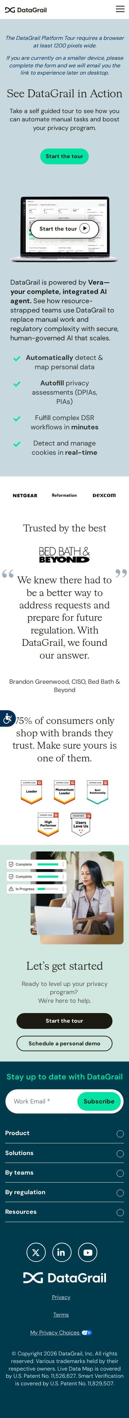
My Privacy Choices (55, 1332)
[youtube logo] (87, 1252)
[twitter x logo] (36, 1252)
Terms (61, 1314)
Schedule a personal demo (64, 1043)
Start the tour (64, 156)
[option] (21, 494)
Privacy (61, 1297)
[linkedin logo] (62, 1252)
